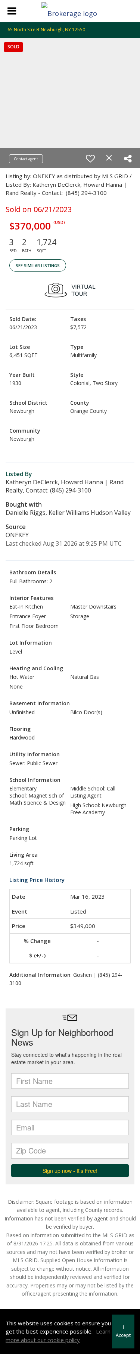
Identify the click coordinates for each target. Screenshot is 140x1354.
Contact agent (26, 158)
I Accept (123, 1331)
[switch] (90, 158)
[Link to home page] (70, 11)
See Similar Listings (38, 265)
